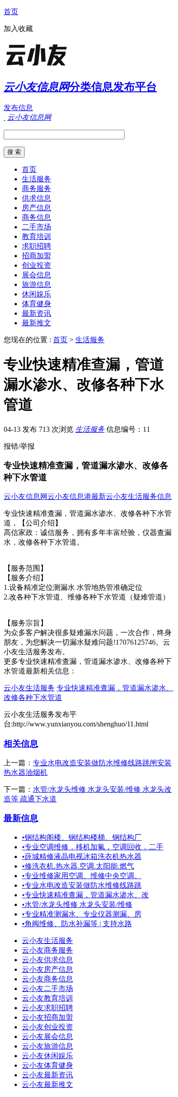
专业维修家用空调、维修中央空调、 (81, 876)
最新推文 (36, 323)
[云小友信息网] (61, 66)
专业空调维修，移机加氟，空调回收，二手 (92, 847)
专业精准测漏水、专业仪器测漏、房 (81, 914)
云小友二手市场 (47, 988)
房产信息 (36, 208)
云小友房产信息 (47, 969)
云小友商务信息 (47, 979)
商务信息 (36, 217)
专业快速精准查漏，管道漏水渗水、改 (85, 895)
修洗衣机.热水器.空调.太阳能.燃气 (78, 866)
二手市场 (36, 227)
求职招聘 (36, 246)
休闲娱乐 (36, 294)
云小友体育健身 (47, 1065)
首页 (11, 12)
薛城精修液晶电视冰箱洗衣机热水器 (81, 856)
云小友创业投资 (47, 1027)
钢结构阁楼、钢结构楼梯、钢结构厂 (81, 837)
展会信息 (36, 275)
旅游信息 (36, 284)
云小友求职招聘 (47, 1008)
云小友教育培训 (47, 998)
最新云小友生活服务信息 (131, 496)
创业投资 (36, 265)
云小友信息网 (25, 496)
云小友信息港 (69, 496)
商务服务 (36, 188)
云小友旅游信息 (47, 1046)
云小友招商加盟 (47, 1017)
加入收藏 (18, 28)
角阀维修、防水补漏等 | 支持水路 (77, 923)
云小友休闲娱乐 (47, 1056)
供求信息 (36, 198)
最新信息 (21, 818)
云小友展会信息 (47, 1036)
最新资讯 (36, 313)
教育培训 (36, 236)
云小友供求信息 (47, 960)
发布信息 (18, 107)
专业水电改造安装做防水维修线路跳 (81, 885)
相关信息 (21, 743)
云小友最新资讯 (47, 1075)
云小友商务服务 (47, 950)
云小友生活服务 (29, 688)
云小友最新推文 (47, 1084)
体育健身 (36, 303)
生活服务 (36, 179)
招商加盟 (36, 256)
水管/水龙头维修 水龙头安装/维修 (77, 904)
